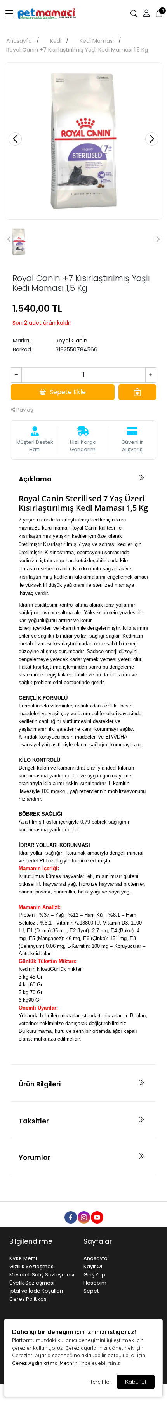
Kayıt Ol (93, 1266)
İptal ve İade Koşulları (36, 1291)
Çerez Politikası (28, 1299)
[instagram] (83, 1217)
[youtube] (96, 1217)
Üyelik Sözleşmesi (31, 1282)
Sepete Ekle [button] (68, 392)
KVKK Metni (23, 1258)
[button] (9, 13)
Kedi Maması (97, 40)
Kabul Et (135, 1381)
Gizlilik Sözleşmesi (32, 1266)
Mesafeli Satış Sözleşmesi (41, 1274)
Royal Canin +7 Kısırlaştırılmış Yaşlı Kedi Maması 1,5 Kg (77, 49)
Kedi (55, 40)
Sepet (91, 1291)
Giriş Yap (94, 1274)
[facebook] (70, 1217)
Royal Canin (71, 340)
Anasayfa (19, 40)
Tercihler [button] (100, 1381)
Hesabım (95, 1282)
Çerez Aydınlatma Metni (42, 1363)
